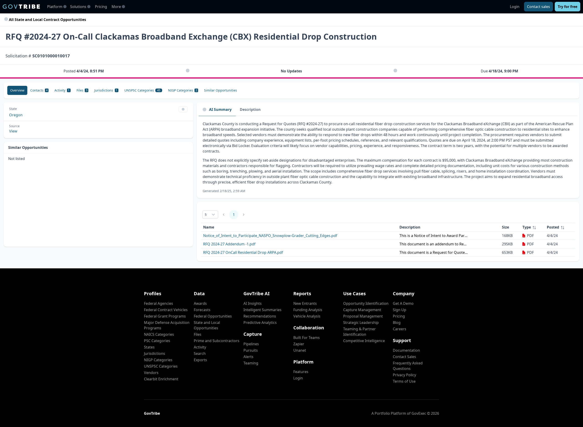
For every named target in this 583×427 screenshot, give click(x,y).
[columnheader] (533, 227)
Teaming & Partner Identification (359, 331)
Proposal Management (363, 316)
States (149, 347)
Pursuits (250, 350)
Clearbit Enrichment (161, 378)
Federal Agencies (158, 303)
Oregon (16, 114)
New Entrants (305, 303)
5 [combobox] (206, 214)
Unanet (299, 350)
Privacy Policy (404, 374)
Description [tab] (250, 109)
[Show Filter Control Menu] (183, 109)
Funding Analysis (307, 309)
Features (300, 371)
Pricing (101, 6)
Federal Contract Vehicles (166, 309)
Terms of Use (404, 381)
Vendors (151, 372)
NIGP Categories (158, 359)
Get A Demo (403, 303)
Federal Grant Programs (165, 316)
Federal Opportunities (213, 316)
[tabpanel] (388, 157)
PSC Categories (157, 340)
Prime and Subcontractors (216, 340)
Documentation (406, 350)
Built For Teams (306, 337)
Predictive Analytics (260, 322)
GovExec (419, 413)
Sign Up (399, 309)
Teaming (250, 363)
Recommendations (259, 316)
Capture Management (362, 309)
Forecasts (202, 309)
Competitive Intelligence (364, 340)
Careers (399, 328)
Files (197, 334)
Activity (200, 347)
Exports (200, 359)
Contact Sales (404, 356)
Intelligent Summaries (262, 309)
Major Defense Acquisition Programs (166, 325)
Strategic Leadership (361, 322)
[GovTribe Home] (21, 7)
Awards (200, 303)
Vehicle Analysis (306, 316)
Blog (397, 322)
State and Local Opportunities (207, 325)
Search (200, 353)
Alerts (248, 356)
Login (514, 6)
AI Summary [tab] (220, 109)
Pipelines (251, 343)
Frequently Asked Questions (408, 366)
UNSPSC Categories (161, 366)
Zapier (298, 343)
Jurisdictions (154, 353)
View (13, 131)
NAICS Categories (159, 334)
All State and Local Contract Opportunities (47, 19)
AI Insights (252, 303)
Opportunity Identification (366, 303)
